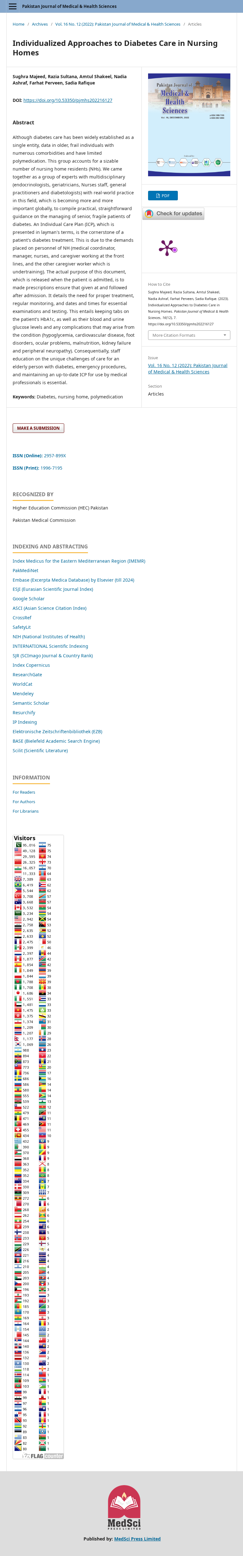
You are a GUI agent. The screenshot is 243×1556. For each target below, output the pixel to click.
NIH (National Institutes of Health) (49, 637)
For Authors (24, 801)
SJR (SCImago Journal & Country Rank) (53, 656)
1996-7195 (38, 468)
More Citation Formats (174, 335)
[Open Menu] (12, 6)
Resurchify (24, 712)
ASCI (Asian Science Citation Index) (49, 608)
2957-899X (39, 456)
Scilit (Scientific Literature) (40, 750)
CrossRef (22, 618)
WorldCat (22, 684)
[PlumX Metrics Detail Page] (167, 247)
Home (18, 24)
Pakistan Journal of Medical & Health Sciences (69, 6)
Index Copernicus (31, 665)
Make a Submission (38, 428)
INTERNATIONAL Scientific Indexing (50, 646)
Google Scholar (29, 599)
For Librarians (26, 811)
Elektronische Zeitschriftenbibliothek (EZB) (57, 731)
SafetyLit (22, 627)
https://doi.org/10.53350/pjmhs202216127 (67, 100)
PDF (165, 195)
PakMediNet (25, 570)
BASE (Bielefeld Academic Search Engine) (56, 741)
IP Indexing (25, 722)
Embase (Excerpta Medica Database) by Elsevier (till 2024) (73, 580)
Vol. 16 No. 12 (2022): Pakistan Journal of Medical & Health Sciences (117, 24)
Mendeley (23, 694)
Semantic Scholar (31, 703)
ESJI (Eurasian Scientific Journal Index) (53, 589)
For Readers (24, 792)
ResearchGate (27, 675)
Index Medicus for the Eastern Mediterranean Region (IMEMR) (79, 561)
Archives (40, 24)
